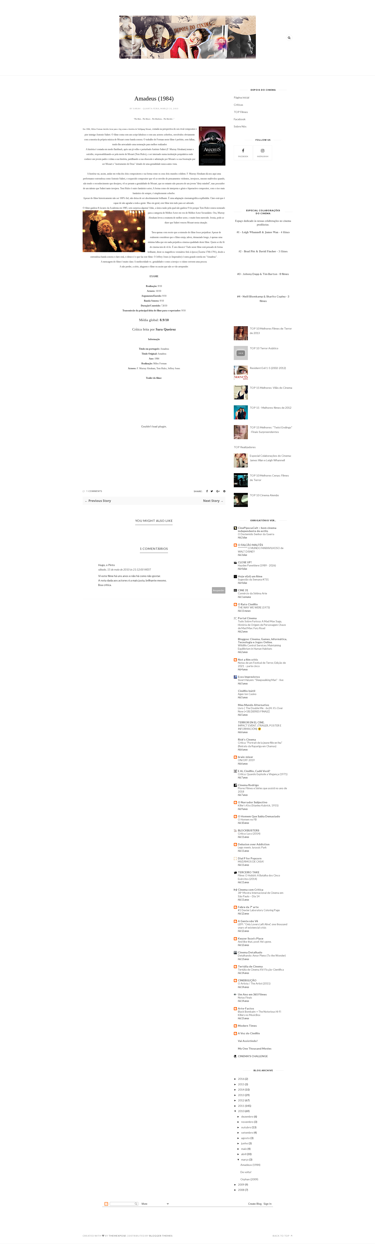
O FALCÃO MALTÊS (250, 544)
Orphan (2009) (249, 1179)
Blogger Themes (160, 1235)
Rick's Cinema (247, 739)
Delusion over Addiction (254, 844)
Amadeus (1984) (250, 1164)
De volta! (246, 1172)
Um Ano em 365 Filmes (252, 994)
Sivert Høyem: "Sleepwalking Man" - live (260, 680)
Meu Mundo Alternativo (253, 705)
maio (244, 1148)
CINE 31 (243, 590)
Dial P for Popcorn (250, 858)
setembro (247, 1132)
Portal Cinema (247, 618)
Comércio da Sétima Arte (252, 593)
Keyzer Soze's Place (250, 938)
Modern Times (247, 1025)
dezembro (247, 1116)
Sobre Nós (240, 126)
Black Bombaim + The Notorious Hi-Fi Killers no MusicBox (259, 1013)
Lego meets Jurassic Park (252, 847)
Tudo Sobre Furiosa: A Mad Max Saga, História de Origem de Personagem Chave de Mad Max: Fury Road (262, 625)
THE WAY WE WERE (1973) (254, 607)
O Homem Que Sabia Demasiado (259, 816)
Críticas (238, 104)
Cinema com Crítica (250, 889)
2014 (241, 1089)
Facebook (240, 119)
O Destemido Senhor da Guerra (256, 534)
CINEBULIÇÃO (247, 980)
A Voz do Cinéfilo (249, 1033)
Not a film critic (248, 659)
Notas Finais (245, 997)
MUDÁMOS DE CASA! (251, 861)
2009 (241, 1184)
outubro (246, 1127)
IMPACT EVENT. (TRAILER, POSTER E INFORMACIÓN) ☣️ (259, 727)
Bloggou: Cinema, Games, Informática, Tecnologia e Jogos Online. (262, 640)
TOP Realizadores (245, 447)
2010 (241, 1111)
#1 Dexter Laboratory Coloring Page (259, 910)
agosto (245, 1138)
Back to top (281, 1235)
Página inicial (241, 97)
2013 (241, 1095)
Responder (218, 590)
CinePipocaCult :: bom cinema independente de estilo (257, 529)
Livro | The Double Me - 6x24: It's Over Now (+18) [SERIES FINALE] (260, 710)
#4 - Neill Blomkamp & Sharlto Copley (261, 296)
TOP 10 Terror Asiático (264, 348)
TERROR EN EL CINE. (251, 722)
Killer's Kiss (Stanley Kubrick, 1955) (258, 805)
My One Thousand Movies (254, 1048)
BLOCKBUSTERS (248, 830)
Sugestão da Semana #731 (253, 579)
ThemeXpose (117, 1235)
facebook (243, 156)
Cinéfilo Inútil (246, 690)
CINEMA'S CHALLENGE (253, 1056)
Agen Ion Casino (247, 694)
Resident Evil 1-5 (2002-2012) (268, 368)
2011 (241, 1105)
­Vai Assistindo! (248, 1040)
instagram (262, 156)
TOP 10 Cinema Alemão (264, 495)
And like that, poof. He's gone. (254, 941)
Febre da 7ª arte (248, 907)
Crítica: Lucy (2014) (249, 833)
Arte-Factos (246, 1008)
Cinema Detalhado (250, 952)
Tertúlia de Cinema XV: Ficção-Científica (261, 969)
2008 (241, 1189)
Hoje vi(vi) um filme (250, 576)
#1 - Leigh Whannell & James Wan (257, 232)
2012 (241, 1100)
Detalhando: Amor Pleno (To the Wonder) (262, 955)
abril (243, 1154)
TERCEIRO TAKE (248, 872)
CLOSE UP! (245, 562)
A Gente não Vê (248, 921)
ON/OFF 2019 (246, 760)
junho (244, 1143)
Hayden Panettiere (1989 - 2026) (257, 565)
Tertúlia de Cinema (250, 966)
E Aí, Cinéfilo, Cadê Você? (254, 771)
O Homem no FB (247, 819)
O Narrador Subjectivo (252, 802)
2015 (241, 1084)
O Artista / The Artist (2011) (254, 983)
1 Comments (94, 491)
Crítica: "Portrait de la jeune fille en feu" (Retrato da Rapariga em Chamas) (260, 744)
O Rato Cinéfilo (248, 604)
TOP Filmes (241, 112)
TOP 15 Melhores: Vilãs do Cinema (271, 387)
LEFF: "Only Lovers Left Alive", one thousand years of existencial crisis (262, 926)
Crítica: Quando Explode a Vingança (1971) (263, 774)
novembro (247, 1121)
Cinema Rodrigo (248, 785)
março (245, 1159)
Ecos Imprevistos (249, 676)
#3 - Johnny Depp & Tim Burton (257, 274)
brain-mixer (245, 757)
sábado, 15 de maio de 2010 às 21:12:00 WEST (124, 569)
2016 (241, 1078)
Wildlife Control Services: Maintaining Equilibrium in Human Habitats (259, 647)
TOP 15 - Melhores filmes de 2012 (270, 407)
